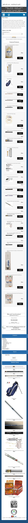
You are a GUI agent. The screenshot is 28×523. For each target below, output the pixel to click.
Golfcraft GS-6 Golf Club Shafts (13, 194)
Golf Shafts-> (4, 346)
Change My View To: (5, 32)
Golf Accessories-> (5, 348)
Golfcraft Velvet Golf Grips (12, 188)
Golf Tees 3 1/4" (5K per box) (12, 147)
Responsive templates (17, 517)
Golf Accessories (10, 8)
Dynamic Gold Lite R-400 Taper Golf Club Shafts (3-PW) (14, 214)
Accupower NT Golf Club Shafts (13, 92)
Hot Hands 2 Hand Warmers (14, 496)
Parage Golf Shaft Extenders (12, 176)
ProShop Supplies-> (5, 349)
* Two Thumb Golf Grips (6, 342)
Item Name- (14, 37)
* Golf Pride (4, 340)
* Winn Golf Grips (5, 343)
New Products (8, 10)
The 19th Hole (17, 11)
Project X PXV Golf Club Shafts (13, 201)
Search (15, 351)
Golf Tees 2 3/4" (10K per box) (13, 62)
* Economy (4, 345)
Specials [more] (15, 362)
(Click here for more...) (14, 315)
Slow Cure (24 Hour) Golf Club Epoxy (14, 274)
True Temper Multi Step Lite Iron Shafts (14, 419)
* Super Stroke (5, 341)
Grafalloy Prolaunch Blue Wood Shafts (14, 429)
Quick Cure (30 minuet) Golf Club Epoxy (15, 293)
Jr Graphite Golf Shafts (14, 434)
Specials (3, 10)
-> (4, 339)
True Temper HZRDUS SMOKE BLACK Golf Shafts (14, 372)
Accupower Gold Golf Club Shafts (13, 99)
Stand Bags (9, 78)
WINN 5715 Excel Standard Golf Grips (14, 130)
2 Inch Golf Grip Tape (11, 113)
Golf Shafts (16, 7)
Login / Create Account (10, 11)
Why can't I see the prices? (14, 314)
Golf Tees (21, 7)
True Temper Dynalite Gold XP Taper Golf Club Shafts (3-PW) (14, 368)
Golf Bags (7, 7)
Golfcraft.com (10, 517)
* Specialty (4, 344)
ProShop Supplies (17, 8)
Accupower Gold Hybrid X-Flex (14, 377)
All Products (14, 10)
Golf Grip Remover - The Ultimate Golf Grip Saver (14, 450)
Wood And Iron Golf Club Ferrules (13, 163)
